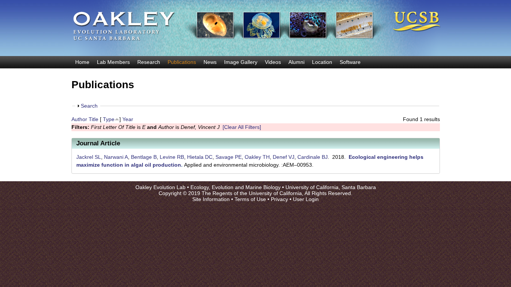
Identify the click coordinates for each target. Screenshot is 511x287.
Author (79, 119)
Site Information (211, 199)
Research (148, 62)
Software (350, 62)
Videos (273, 62)
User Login (306, 199)
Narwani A (116, 157)
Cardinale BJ (312, 157)
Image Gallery (240, 62)
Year (127, 119)
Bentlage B (144, 157)
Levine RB (172, 157)
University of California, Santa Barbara (330, 187)
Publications (182, 62)
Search (89, 106)
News (210, 62)
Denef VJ (283, 157)
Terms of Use (250, 199)
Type (108, 119)
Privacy (279, 199)
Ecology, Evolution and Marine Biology (235, 187)
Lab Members (113, 62)
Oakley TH (257, 157)
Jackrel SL (88, 157)
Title (93, 119)
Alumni (296, 62)
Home (82, 62)
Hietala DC (199, 157)
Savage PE (228, 157)
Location (322, 62)
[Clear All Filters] (242, 127)
